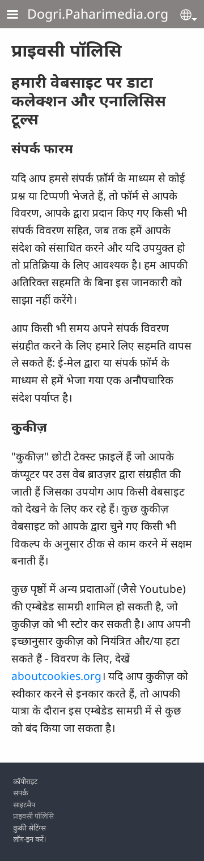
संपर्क (20, 792)
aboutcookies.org (56, 675)
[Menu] (19, 15)
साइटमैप (24, 804)
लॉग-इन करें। (29, 839)
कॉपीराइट (25, 781)
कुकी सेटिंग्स (29, 828)
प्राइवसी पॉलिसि (33, 816)
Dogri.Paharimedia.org (97, 14)
